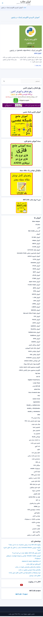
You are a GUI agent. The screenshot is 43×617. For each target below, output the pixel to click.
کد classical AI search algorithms (31, 561)
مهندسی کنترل (36, 516)
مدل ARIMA (37, 506)
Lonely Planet (36, 383)
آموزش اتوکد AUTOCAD (34, 250)
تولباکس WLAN (36, 437)
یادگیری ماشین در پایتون (33, 535)
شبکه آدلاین (37, 472)
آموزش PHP (37, 316)
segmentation (36, 402)
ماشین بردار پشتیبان (35, 503)
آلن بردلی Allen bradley (34, 231)
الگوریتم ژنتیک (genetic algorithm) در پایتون (26, 50)
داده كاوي (37, 446)
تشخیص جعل (36, 430)
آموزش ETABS (36, 278)
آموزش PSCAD (36, 320)
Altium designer (36, 221)
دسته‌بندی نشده (36, 459)
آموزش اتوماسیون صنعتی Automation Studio (28, 253)
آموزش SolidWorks (35, 335)
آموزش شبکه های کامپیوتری (32, 348)
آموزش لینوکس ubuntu (34, 351)
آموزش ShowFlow (35, 329)
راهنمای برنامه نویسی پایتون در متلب (29, 570)
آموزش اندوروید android (34, 256)
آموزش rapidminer (35, 326)
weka (38, 415)
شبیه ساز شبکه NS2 (35, 484)
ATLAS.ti (38, 225)
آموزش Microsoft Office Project (31, 313)
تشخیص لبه (37, 434)
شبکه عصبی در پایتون (34, 478)
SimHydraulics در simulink (33, 408)
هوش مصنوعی (36, 529)
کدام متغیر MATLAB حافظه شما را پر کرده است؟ (26, 553)
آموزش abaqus (36, 240)
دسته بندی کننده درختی (34, 456)
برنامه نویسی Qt (35, 418)
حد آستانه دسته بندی (34, 440)
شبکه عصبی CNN (35, 475)
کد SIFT (38, 500)
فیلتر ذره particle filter (34, 497)
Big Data (37, 373)
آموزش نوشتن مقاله (35, 354)
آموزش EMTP (36, 272)
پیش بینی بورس (36, 424)
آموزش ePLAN (36, 275)
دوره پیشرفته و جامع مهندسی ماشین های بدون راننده (25, 573)
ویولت (38, 526)
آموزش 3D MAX (36, 237)
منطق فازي (37, 513)
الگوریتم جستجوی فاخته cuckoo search (29, 367)
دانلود (38, 449)
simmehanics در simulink (34, 411)
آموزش (38, 234)
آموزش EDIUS (36, 269)
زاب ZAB (38, 462)
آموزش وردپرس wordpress (33, 358)
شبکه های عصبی (35, 481)
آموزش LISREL (36, 304)
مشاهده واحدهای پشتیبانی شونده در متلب (28, 567)
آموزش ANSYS (36, 244)
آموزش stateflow (35, 342)
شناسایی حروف (36, 491)
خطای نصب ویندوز (35, 576)
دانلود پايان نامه (36, 453)
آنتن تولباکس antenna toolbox (32, 361)
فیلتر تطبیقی (37, 494)
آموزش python (37, 53)
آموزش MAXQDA (35, 310)
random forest (36, 399)
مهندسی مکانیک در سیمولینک (32, 519)
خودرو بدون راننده (35, 443)
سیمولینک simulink (35, 469)
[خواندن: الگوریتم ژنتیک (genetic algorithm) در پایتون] (30, 36)
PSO (39, 396)
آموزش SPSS (36, 339)
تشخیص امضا (36, 427)
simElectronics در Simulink (33, 405)
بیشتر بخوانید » (38, 66)
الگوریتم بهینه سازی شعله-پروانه (32, 364)
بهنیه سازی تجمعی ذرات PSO (32, 421)
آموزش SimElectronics (34, 332)
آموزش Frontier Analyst (34, 285)
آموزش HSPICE (36, 294)
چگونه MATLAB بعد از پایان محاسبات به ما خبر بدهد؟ (25, 545)
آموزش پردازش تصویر (34, 345)
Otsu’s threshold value (34, 392)
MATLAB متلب (36, 386)
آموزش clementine (35, 263)
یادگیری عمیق (36, 532)
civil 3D (38, 377)
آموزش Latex (36, 301)
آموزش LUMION (36, 307)
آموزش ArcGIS (36, 247)
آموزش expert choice (34, 282)
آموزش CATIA (36, 259)
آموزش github (36, 288)
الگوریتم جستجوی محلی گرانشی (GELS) (29, 370)
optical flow (37, 389)
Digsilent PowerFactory (34, 380)
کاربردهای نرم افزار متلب (33, 564)
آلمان (38, 228)
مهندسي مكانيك (36, 522)
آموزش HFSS (36, 291)
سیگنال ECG (37, 465)
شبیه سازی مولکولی (35, 487)
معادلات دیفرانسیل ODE (33, 510)
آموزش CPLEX (36, 266)
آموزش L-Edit (36, 297)
